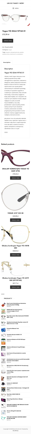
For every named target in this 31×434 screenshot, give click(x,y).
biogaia (8, 52)
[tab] (6, 62)
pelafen (22, 52)
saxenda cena (5, 54)
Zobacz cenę (8, 40)
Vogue (10, 49)
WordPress (15, 430)
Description (6, 62)
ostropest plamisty (14, 52)
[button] (15, 8)
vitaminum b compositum (16, 54)
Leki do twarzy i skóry (15, 3)
